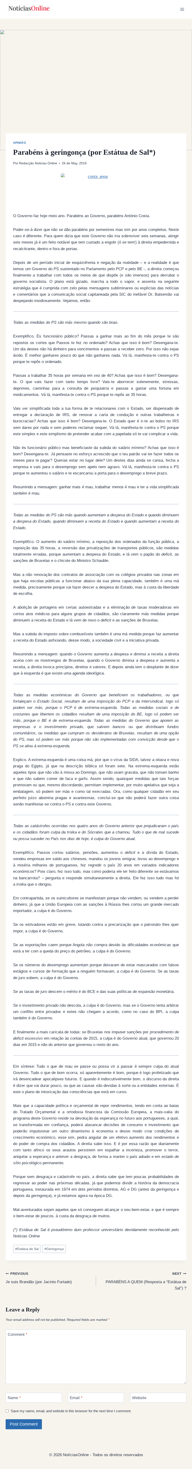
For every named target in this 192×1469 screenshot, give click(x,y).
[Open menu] (182, 9)
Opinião (19, 142)
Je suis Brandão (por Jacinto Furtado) (39, 1278)
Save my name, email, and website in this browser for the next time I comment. (71, 1411)
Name (14, 1398)
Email (76, 1398)
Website (139, 1398)
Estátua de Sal (27, 1249)
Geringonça (54, 1249)
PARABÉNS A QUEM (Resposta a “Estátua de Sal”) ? (146, 1281)
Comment (17, 1334)
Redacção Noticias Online (38, 163)
